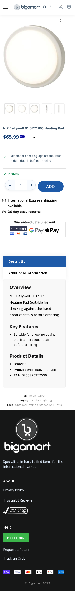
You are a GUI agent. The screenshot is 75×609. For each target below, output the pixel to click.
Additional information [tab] (27, 273)
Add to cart (50, 188)
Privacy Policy (13, 490)
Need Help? (15, 537)
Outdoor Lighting (41, 400)
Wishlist (52, 6)
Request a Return (16, 549)
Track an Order (15, 558)
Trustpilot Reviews (17, 500)
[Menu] (9, 7)
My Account (60, 6)
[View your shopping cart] (67, 4)
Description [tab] (18, 261)
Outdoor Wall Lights (49, 405)
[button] (60, 20)
